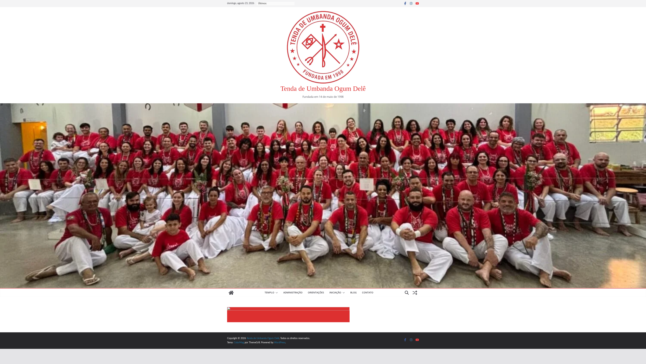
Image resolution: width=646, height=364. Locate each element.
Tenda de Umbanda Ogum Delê (323, 88)
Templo (269, 292)
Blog (353, 292)
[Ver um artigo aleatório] (415, 293)
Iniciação (335, 292)
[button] (276, 292)
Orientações (316, 292)
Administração (292, 292)
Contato (367, 292)
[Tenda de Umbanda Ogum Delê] (323, 105)
